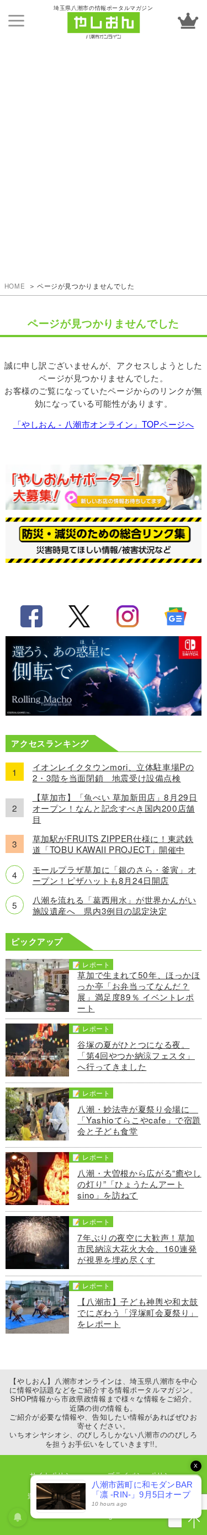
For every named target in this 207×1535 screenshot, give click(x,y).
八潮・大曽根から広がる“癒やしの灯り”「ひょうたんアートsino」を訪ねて (139, 1183)
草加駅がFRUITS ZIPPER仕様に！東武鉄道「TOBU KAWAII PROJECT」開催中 (113, 844)
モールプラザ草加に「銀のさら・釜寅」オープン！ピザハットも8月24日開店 (115, 875)
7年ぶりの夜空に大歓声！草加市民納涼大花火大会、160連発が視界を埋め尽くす (137, 1248)
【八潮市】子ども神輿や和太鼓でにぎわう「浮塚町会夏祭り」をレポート (137, 1312)
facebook (31, 616)
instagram (127, 616)
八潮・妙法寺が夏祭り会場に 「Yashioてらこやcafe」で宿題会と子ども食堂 (139, 1119)
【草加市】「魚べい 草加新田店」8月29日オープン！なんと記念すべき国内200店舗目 (115, 807)
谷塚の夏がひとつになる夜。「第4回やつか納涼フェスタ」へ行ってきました (136, 1055)
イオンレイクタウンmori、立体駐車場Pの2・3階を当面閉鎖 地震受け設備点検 (113, 772)
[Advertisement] (103, 150)
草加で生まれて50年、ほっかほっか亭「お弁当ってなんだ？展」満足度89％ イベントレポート (138, 991)
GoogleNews (175, 616)
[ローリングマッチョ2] (104, 712)
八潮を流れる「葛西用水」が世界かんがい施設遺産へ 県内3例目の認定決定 (115, 905)
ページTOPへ (194, 1522)
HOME (14, 285)
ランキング (187, 21)
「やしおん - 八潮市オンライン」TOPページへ (103, 424)
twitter (79, 616)
